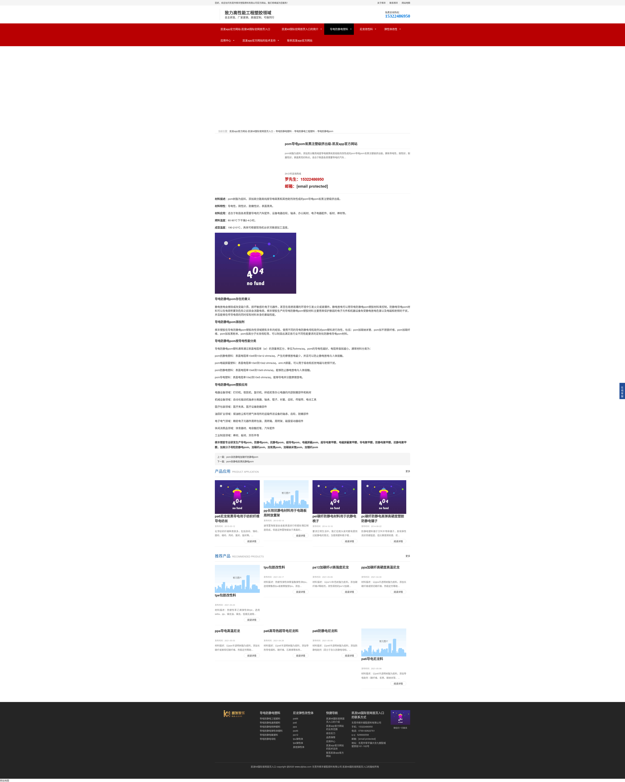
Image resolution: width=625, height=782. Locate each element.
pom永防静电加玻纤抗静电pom (242, 456)
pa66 (295, 718)
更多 (408, 471)
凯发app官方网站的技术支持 (259, 40)
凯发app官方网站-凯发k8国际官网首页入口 (245, 29)
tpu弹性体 (298, 738)
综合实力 (330, 733)
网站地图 (406, 2)
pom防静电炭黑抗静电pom (240, 461)
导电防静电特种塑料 (270, 726)
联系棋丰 (393, 2)
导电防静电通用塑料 (270, 722)
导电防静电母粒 (268, 738)
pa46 (295, 730)
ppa (295, 726)
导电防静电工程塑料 (304, 131)
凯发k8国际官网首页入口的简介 (300, 29)
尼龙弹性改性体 (303, 713)
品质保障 (330, 737)
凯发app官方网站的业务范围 (335, 727)
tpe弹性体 (298, 742)
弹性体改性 (390, 29)
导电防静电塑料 (339, 29)
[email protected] (312, 186)
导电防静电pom (325, 131)
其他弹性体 (298, 747)
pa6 (295, 722)
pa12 (295, 734)
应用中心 (226, 40)
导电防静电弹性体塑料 (271, 730)
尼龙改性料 (366, 29)
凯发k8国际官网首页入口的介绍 (335, 720)
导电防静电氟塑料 (269, 734)
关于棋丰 (381, 2)
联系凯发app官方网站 (299, 40)
